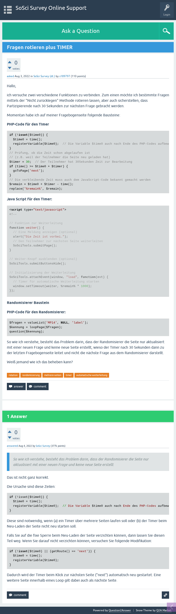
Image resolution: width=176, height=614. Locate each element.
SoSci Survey (43, 445)
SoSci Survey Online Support (51, 8)
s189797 (64, 76)
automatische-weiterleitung (91, 375)
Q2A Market (163, 610)
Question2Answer (120, 610)
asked (10, 76)
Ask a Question (81, 31)
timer (69, 375)
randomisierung (31, 375)
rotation (13, 375)
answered (12, 445)
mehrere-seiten (52, 375)
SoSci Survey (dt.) (44, 76)
